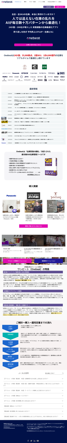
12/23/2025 (10, 97)
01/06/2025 (10, 118)
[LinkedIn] (34, 441)
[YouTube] (37, 441)
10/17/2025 (10, 107)
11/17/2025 (9, 100)
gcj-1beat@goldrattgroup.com (9, 428)
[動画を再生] (12, 240)
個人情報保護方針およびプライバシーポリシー (35, 430)
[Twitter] (31, 441)
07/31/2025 (10, 114)
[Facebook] (28, 441)
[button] (33, 272)
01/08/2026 (10, 93)
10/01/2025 (10, 111)
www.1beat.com (7, 426)
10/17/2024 (10, 128)
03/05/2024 (10, 136)
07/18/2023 (10, 143)
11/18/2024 (9, 121)
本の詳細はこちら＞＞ (33, 174)
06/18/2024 (10, 132)
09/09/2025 (10, 104)
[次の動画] (63, 240)
